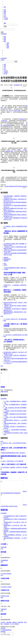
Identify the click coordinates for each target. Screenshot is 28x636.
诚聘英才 (14, 622)
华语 (5, 263)
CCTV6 (5, 17)
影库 (5, 16)
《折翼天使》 (4, 120)
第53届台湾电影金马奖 (10, 186)
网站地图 (8, 622)
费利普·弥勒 (10, 151)
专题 (8, 43)
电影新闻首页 (7, 259)
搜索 (5, 23)
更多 (5, 41)
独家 (5, 39)
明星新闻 (6, 260)
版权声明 (20, 622)
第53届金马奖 (20, 186)
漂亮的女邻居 (5, 601)
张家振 (7, 125)
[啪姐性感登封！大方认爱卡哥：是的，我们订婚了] (15, 523)
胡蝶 (19, 149)
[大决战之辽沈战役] (6, 586)
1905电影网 (4, 33)
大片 (5, 14)
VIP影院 (6, 19)
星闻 (5, 38)
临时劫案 (3, 552)
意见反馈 (3, 628)
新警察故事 (4, 565)
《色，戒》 (8, 110)
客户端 (5, 73)
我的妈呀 (3, 614)
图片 (8, 44)
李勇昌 (22, 119)
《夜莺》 (25, 149)
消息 (5, 7)
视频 (5, 13)
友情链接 (6, 624)
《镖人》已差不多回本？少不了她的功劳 (13, 464)
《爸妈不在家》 (17, 110)
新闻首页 (6, 257)
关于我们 (3, 622)
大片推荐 (4, 544)
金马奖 (25, 186)
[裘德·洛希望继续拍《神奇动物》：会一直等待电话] (15, 536)
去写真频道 (4, 513)
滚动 (8, 47)
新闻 (5, 11)
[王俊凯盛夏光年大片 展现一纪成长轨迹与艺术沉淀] (15, 517)
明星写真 (4, 510)
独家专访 (4, 478)
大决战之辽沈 (5, 590)
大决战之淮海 (5, 578)
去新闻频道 (4, 398)
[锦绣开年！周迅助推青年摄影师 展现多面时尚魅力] (15, 530)
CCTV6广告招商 (14, 624)
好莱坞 (5, 265)
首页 (5, 9)
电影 (5, 36)
